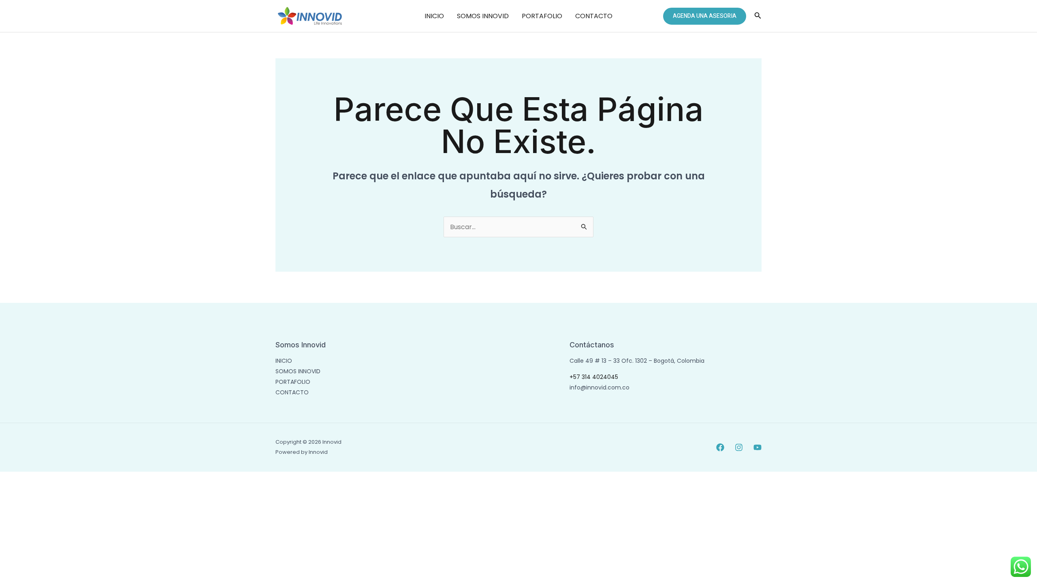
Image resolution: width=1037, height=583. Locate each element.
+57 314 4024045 (594, 377)
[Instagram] (739, 447)
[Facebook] (720, 447)
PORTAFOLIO (542, 16)
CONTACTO (593, 16)
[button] (704, 16)
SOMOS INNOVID (483, 16)
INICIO (434, 16)
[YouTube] (757, 447)
